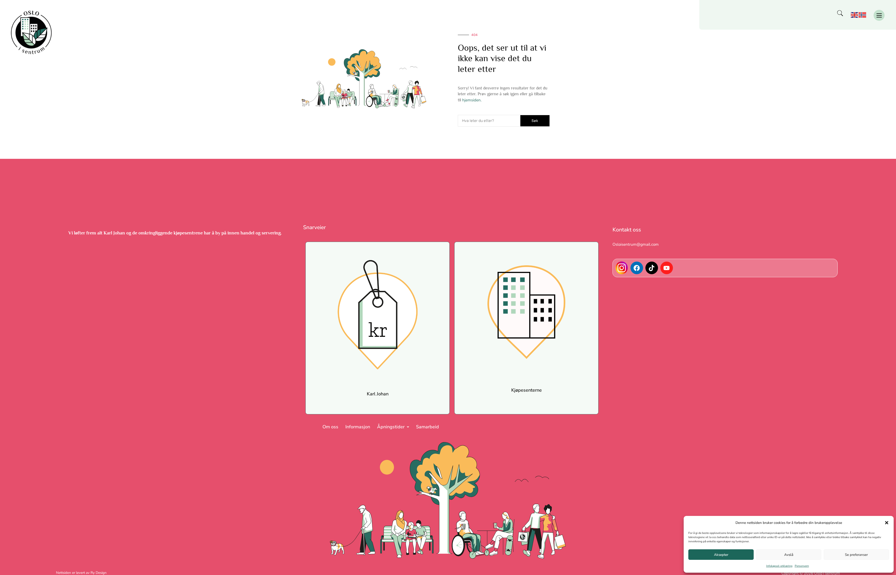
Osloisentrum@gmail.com (635, 244)
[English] (855, 15)
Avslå (788, 554)
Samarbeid (427, 427)
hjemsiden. (472, 100)
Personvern (802, 566)
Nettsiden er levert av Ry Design (81, 572)
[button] (886, 522)
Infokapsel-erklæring (779, 566)
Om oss (330, 427)
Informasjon (357, 427)
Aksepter (721, 554)
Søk (535, 121)
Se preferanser (856, 554)
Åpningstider (391, 427)
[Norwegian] (863, 15)
